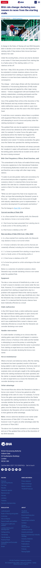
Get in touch (30, 465)
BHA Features (17, 18)
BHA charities (25, 541)
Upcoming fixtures (7, 482)
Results (3, 488)
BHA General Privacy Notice (12, 562)
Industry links (25, 546)
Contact (23, 523)
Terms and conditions (26, 562)
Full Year (4, 485)
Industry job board (27, 532)
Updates (4, 2)
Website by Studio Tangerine (20, 564)
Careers (23, 525)
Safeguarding (5, 532)
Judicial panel (5, 511)
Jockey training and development (7, 528)
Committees (25, 518)
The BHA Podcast (27, 489)
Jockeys (3, 498)
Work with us (25, 527)
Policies (23, 549)
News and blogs (26, 483)
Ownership (4, 534)
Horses (3, 495)
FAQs (23, 465)
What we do (25, 512)
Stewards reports (6, 490)
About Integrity (5, 519)
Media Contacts (26, 486)
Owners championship (8, 503)
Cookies (34, 562)
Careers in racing (26, 529)
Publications (25, 544)
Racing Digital (25, 551)
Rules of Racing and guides (9, 513)
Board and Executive (27, 515)
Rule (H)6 (17, 208)
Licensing (4, 516)
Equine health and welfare (9, 521)
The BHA (24, 511)
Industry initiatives (27, 539)
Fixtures (3, 481)
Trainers (3, 500)
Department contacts (28, 520)
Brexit (3, 546)
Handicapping (5, 537)
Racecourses (5, 493)
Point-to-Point (5, 540)
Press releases (26, 481)
